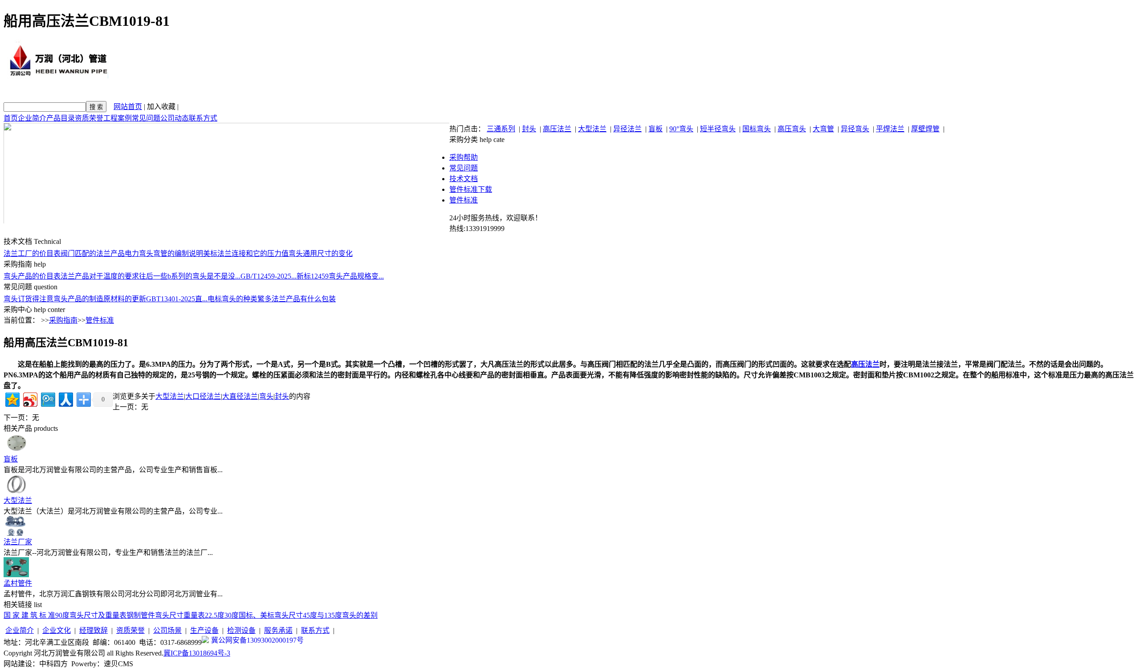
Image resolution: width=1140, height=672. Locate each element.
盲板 (655, 129)
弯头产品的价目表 (32, 276)
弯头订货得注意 (28, 299)
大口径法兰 (203, 396)
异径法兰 (627, 129)
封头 (529, 129)
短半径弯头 (718, 129)
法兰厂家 (18, 542)
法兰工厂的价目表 (32, 253)
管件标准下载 (470, 189)
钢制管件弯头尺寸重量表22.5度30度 (182, 615)
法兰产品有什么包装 (304, 299)
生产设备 (204, 630)
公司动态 (174, 118)
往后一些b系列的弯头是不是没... (189, 276)
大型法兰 (592, 129)
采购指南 (63, 320)
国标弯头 (756, 129)
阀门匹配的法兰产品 (93, 253)
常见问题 (146, 118)
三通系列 (501, 129)
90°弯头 (681, 129)
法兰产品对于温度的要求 (100, 276)
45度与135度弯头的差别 (340, 615)
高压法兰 (557, 129)
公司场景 (167, 630)
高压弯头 (792, 129)
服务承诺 (278, 630)
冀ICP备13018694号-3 (196, 653)
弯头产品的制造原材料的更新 (99, 299)
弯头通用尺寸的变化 (321, 253)
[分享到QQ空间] (12, 398)
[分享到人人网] (65, 398)
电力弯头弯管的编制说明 (164, 253)
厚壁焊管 (925, 129)
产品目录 (60, 118)
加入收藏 (161, 106)
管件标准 (463, 200)
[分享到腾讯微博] (47, 398)
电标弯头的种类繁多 (240, 299)
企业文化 (56, 630)
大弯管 (823, 129)
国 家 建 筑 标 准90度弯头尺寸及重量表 (65, 615)
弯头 (266, 396)
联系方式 (203, 118)
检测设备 (241, 630)
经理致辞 (93, 630)
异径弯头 (855, 129)
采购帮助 (463, 157)
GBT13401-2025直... (177, 299)
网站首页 (128, 106)
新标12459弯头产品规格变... (340, 276)
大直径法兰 (240, 396)
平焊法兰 (890, 129)
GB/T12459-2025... (268, 276)
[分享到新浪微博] (29, 398)
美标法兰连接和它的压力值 (246, 253)
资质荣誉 (89, 118)
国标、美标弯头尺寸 (271, 615)
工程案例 (117, 118)
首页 (11, 118)
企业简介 (32, 118)
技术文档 (463, 178)
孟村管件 (18, 583)
